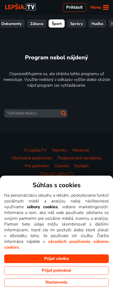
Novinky (59, 150)
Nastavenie (56, 282)
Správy (76, 23)
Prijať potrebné (56, 270)
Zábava (36, 23)
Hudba (97, 23)
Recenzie (81, 150)
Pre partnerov (37, 166)
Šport (57, 23)
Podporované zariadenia (79, 158)
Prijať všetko (56, 258)
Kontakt (81, 166)
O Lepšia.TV (35, 150)
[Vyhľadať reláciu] (63, 113)
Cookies (61, 166)
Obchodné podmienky (32, 158)
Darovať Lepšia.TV (57, 174)
